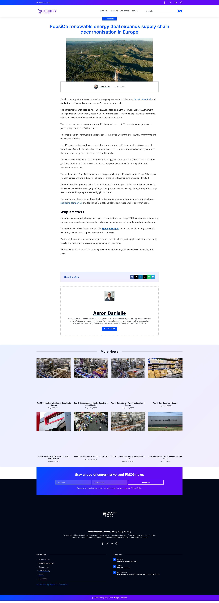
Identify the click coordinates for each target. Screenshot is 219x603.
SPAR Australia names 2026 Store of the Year (91, 454)
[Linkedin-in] (112, 541)
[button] (132, 275)
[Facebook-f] (103, 541)
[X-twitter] (107, 541)
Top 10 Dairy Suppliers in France (165, 401)
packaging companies (71, 201)
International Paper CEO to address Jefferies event (165, 456)
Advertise (125, 9)
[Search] (180, 9)
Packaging (110, 17)
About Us (114, 9)
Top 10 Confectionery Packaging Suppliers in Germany (128, 402)
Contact (103, 9)
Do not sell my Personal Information (52, 582)
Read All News (109, 327)
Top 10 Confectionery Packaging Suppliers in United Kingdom (91, 402)
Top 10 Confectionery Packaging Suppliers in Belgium (54, 402)
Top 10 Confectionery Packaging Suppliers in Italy (128, 456)
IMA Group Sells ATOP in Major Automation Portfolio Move (54, 456)
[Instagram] (116, 541)
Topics (134, 9)
